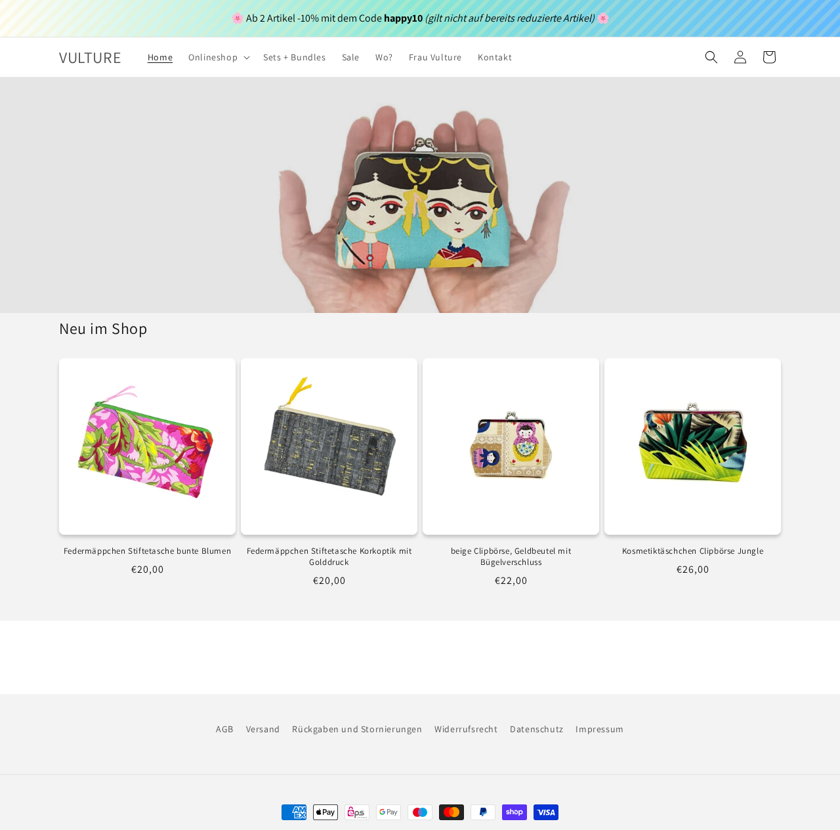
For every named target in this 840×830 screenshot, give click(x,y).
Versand (263, 729)
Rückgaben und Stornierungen (357, 729)
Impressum (599, 729)
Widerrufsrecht (465, 729)
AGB (225, 729)
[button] (217, 57)
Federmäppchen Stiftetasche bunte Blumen (147, 551)
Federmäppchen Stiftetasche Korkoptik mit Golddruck (329, 557)
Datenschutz (537, 729)
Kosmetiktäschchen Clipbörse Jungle (692, 551)
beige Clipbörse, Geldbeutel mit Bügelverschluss (511, 557)
